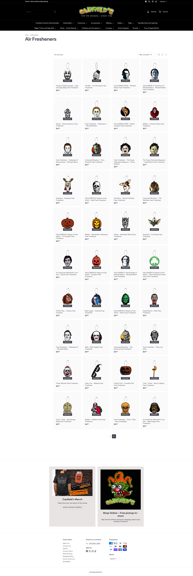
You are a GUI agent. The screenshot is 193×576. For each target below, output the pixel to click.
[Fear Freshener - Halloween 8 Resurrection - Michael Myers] (67, 150)
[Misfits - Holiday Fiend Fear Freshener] (96, 409)
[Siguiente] (114, 436)
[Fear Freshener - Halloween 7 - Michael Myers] (96, 114)
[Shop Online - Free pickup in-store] (121, 489)
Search (65, 549)
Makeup (109, 23)
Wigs (130, 23)
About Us (66, 543)
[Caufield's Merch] (72, 482)
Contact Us (67, 546)
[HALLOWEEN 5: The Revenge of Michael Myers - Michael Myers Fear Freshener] (125, 263)
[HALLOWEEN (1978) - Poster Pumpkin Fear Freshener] (125, 114)
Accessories (95, 23)
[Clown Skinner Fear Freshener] (67, 372)
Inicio (26, 35)
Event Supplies (123, 28)
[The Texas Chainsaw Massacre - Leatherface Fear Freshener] (154, 150)
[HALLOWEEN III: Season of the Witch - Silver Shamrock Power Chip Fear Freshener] (154, 263)
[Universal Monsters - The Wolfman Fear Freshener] (154, 188)
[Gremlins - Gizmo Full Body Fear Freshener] (125, 188)
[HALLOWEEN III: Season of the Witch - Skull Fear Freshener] (96, 188)
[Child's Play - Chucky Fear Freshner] (67, 301)
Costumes (81, 23)
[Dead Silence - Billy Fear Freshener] (154, 301)
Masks (120, 23)
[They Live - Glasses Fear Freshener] (96, 373)
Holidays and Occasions (91, 28)
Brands (135, 28)
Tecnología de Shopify (95, 572)
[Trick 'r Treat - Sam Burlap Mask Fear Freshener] (67, 409)
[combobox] (41, 11)
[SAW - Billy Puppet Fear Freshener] (96, 337)
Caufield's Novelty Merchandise (47, 23)
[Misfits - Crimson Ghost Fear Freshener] (154, 114)
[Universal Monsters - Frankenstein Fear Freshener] (96, 150)
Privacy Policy (68, 551)
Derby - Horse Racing (68, 28)
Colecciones (34, 35)
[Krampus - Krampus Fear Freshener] (67, 188)
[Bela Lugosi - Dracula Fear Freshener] (96, 301)
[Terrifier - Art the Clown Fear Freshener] (96, 76)
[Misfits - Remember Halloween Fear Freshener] (96, 224)
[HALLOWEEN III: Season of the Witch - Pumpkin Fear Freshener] (96, 263)
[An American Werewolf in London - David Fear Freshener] (67, 263)
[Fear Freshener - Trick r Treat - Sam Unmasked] (125, 409)
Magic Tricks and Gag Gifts (44, 28)
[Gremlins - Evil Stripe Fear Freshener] (154, 224)
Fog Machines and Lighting (147, 23)
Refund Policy (67, 554)
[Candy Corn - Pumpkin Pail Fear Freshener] (125, 373)
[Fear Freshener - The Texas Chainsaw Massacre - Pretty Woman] (125, 151)
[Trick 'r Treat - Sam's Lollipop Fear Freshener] (154, 373)
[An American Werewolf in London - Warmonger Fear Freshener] (154, 410)
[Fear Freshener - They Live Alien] (154, 337)
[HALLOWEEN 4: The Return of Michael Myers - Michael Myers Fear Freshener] (154, 76)
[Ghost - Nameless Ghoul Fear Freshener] (125, 224)
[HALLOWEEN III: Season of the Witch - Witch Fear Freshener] (125, 301)
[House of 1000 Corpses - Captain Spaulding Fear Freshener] (67, 76)
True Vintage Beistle (151, 28)
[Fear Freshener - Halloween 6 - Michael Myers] (67, 337)
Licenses (109, 28)
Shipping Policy (68, 556)
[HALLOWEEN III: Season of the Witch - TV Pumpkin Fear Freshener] (67, 225)
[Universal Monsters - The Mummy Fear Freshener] (125, 337)
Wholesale (66, 562)
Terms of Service (69, 559)
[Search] (54, 11)
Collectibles (67, 23)
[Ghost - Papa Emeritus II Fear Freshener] (67, 114)
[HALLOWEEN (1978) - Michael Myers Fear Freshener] (125, 76)
